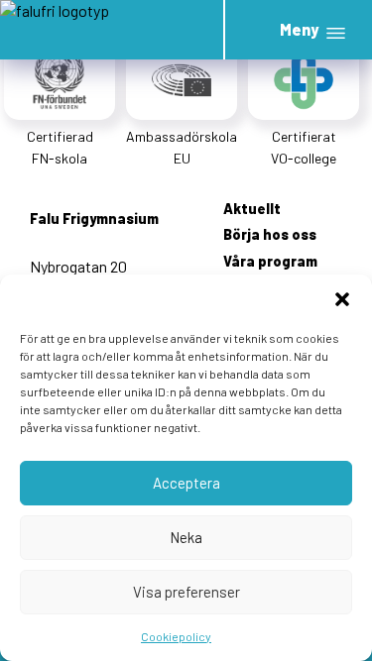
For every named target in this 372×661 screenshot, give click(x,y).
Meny (299, 29)
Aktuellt (252, 208)
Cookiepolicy (176, 636)
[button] (342, 299)
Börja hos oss (269, 234)
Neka (186, 537)
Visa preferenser (186, 592)
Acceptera (186, 483)
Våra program (270, 261)
